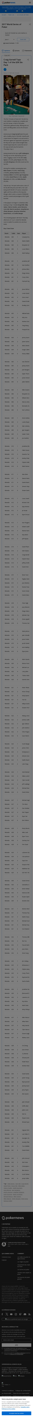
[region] (16, 1406)
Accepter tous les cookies (16, 1413)
